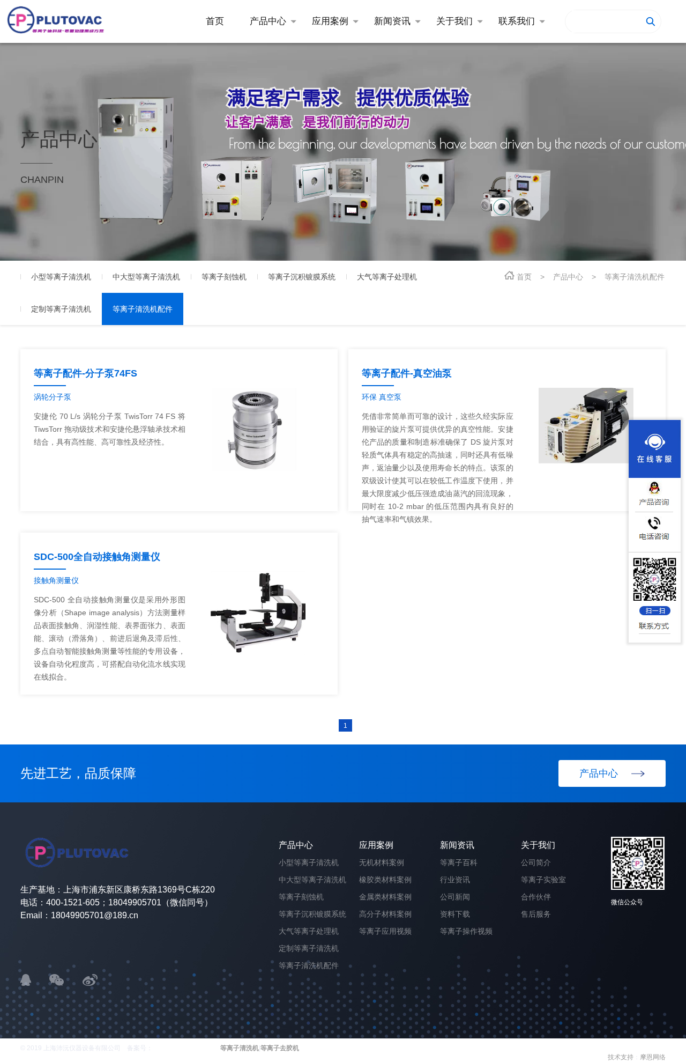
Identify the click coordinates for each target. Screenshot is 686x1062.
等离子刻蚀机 (301, 897)
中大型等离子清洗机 (312, 879)
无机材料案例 (381, 862)
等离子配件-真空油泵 (407, 373)
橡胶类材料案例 (385, 879)
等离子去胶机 (279, 1048)
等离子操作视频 (466, 931)
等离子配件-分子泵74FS (85, 373)
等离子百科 (459, 862)
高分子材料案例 (385, 914)
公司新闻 (455, 897)
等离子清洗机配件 (635, 276)
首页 (524, 276)
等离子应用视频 (385, 931)
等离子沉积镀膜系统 (312, 914)
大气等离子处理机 (309, 931)
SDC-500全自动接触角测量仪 (97, 556)
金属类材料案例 (385, 897)
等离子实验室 (543, 879)
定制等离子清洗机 (309, 948)
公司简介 (536, 862)
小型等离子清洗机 (309, 862)
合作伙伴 (536, 897)
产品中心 (568, 276)
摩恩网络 (653, 1057)
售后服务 (536, 914)
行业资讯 (455, 879)
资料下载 (455, 914)
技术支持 (620, 1057)
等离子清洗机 (239, 1048)
